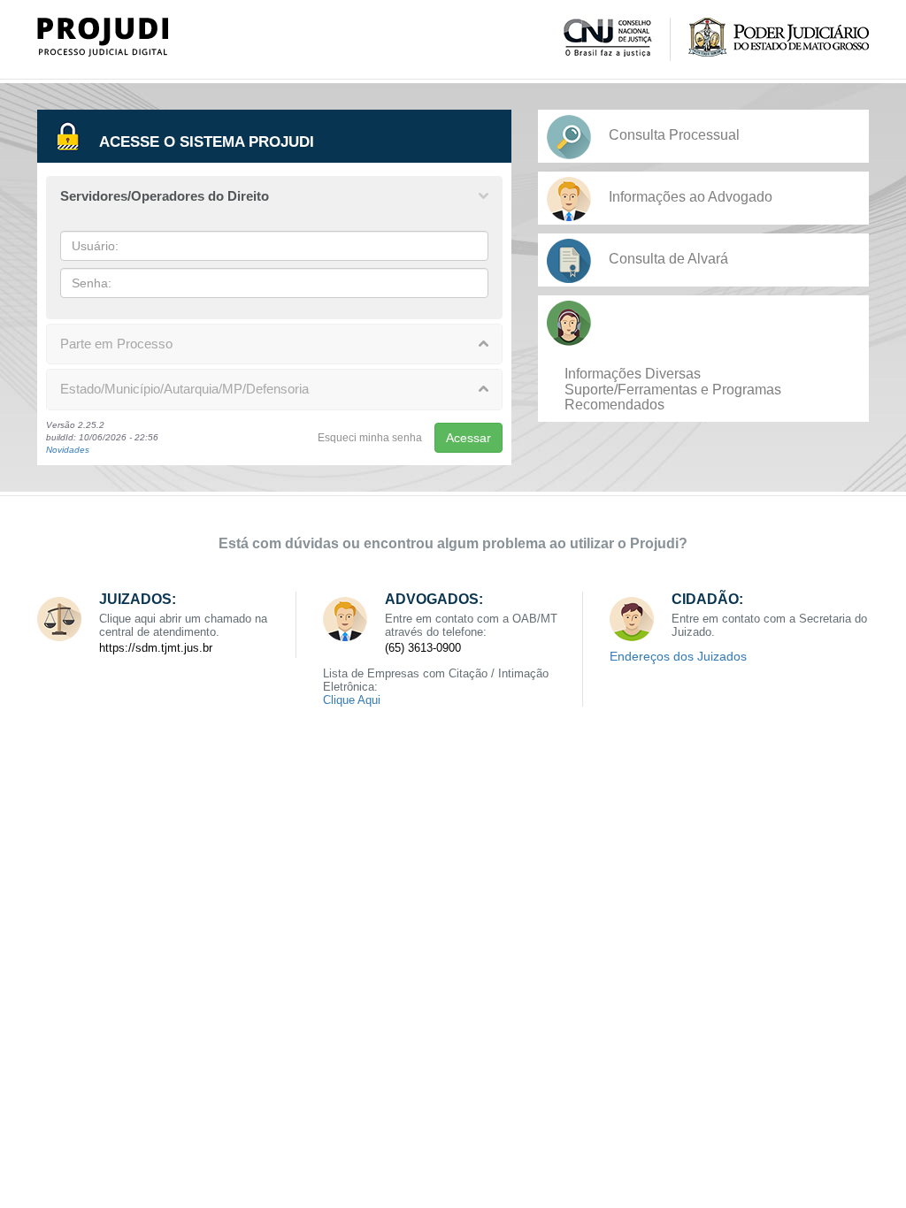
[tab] (274, 197)
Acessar (468, 438)
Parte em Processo (116, 343)
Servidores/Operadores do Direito (164, 195)
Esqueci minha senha (370, 438)
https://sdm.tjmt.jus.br (155, 647)
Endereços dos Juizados (678, 656)
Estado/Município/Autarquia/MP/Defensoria (184, 388)
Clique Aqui (351, 700)
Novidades (67, 450)
